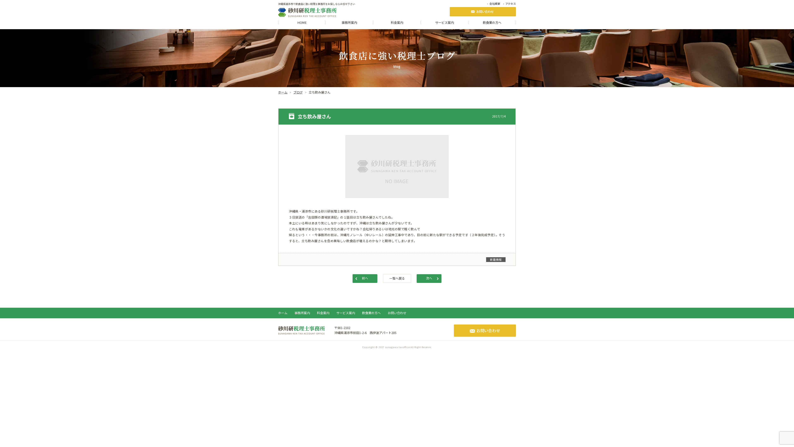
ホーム (282, 313)
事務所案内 (349, 22)
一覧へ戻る (397, 278)
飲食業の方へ (492, 22)
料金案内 (397, 22)
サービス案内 (444, 22)
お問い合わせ (485, 11)
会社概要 (494, 3)
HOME (302, 22)
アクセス (510, 3)
